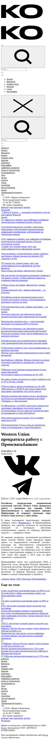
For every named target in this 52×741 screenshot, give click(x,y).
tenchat (27, 207)
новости (5, 148)
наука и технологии (10, 170)
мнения (10, 86)
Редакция (5, 210)
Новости (17, 215)
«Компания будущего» (11, 192)
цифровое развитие (10, 168)
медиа (4, 177)
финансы (11, 81)
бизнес (10, 79)
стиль (9, 89)
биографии (12, 91)
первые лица (13, 84)
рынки (4, 155)
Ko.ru (3, 728)
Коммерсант (24, 523)
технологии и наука (10, 244)
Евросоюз (26, 579)
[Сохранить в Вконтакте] (22, 475)
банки (12, 579)
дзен (11, 207)
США (18, 579)
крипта (4, 180)
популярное (6, 215)
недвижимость (8, 172)
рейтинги (5, 163)
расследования (8, 187)
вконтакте (18, 207)
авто (3, 175)
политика (5, 185)
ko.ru (45, 735)
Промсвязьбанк (39, 579)
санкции (5, 579)
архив (4, 190)
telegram (5, 207)
